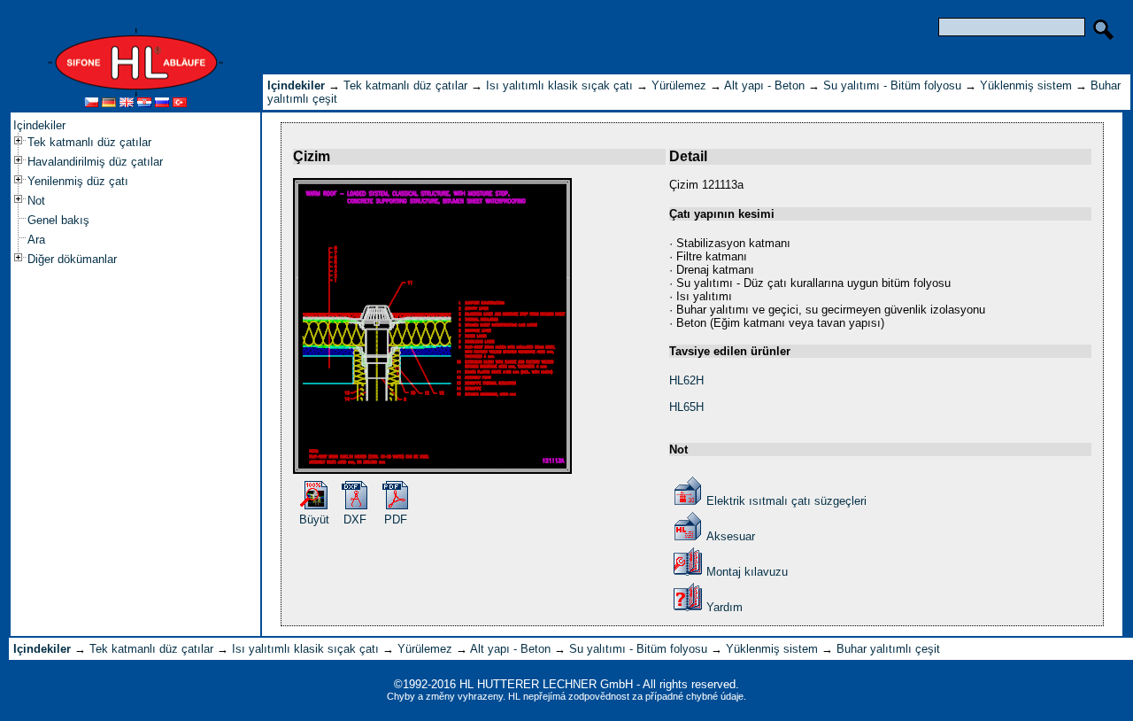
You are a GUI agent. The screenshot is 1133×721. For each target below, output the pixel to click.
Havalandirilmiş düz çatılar (95, 161)
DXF (354, 519)
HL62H (686, 380)
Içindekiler (39, 125)
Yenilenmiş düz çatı (77, 181)
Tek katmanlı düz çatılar (89, 142)
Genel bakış (58, 220)
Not (36, 200)
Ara (36, 239)
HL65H (686, 407)
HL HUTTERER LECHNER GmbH (546, 684)
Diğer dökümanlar (72, 259)
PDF (395, 519)
